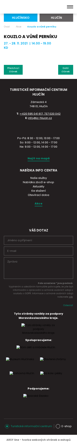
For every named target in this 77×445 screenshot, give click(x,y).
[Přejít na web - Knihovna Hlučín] (22, 377)
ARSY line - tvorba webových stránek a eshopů (38, 440)
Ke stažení (38, 191)
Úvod (7, 26)
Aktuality (38, 186)
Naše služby (38, 178)
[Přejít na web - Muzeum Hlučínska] (20, 363)
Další (66, 69)
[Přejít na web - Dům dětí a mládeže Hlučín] (35, 351)
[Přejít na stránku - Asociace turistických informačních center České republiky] (38, 127)
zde (71, 296)
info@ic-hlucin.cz (40, 118)
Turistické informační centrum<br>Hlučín (25, 7)
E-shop (67, 426)
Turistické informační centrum (31, 426)
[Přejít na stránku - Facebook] (42, 216)
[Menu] (70, 6)
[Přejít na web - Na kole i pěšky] (51, 377)
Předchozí (13, 69)
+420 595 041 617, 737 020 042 (40, 114)
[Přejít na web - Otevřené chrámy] (53, 363)
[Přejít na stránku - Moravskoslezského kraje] (38, 333)
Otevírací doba (38, 195)
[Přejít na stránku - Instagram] (34, 216)
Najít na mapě (39, 158)
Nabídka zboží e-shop (38, 182)
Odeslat (68, 305)
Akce (18, 26)
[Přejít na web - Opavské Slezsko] (35, 400)
